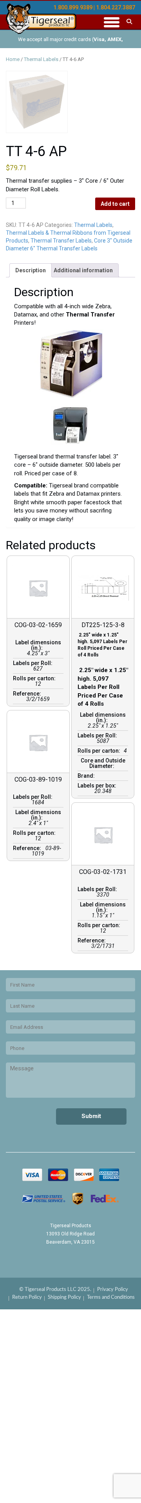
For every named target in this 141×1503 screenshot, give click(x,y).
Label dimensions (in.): (38, 645)
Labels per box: (98, 785)
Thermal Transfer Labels (61, 240)
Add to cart (115, 204)
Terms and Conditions (111, 1297)
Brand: (87, 775)
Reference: (28, 693)
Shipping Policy (64, 1297)
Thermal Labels (41, 59)
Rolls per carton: (35, 678)
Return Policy (27, 1297)
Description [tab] (30, 270)
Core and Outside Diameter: (103, 763)
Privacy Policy (112, 1289)
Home (13, 59)
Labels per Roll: (34, 663)
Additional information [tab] (83, 270)
